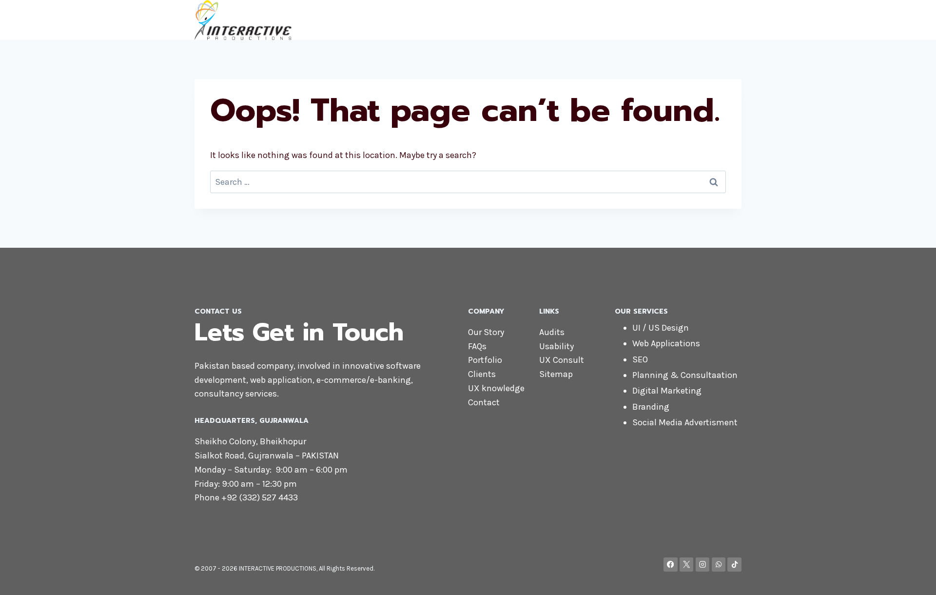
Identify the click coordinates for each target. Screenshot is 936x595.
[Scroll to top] (913, 577)
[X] (687, 564)
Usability (556, 346)
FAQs (477, 346)
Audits (552, 332)
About (545, 19)
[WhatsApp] (719, 564)
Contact (689, 19)
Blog (726, 19)
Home (509, 19)
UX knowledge (496, 388)
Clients (482, 374)
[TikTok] (734, 564)
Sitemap (556, 374)
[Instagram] (703, 564)
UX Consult (561, 360)
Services (643, 19)
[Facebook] (670, 564)
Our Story (486, 332)
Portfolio (485, 360)
